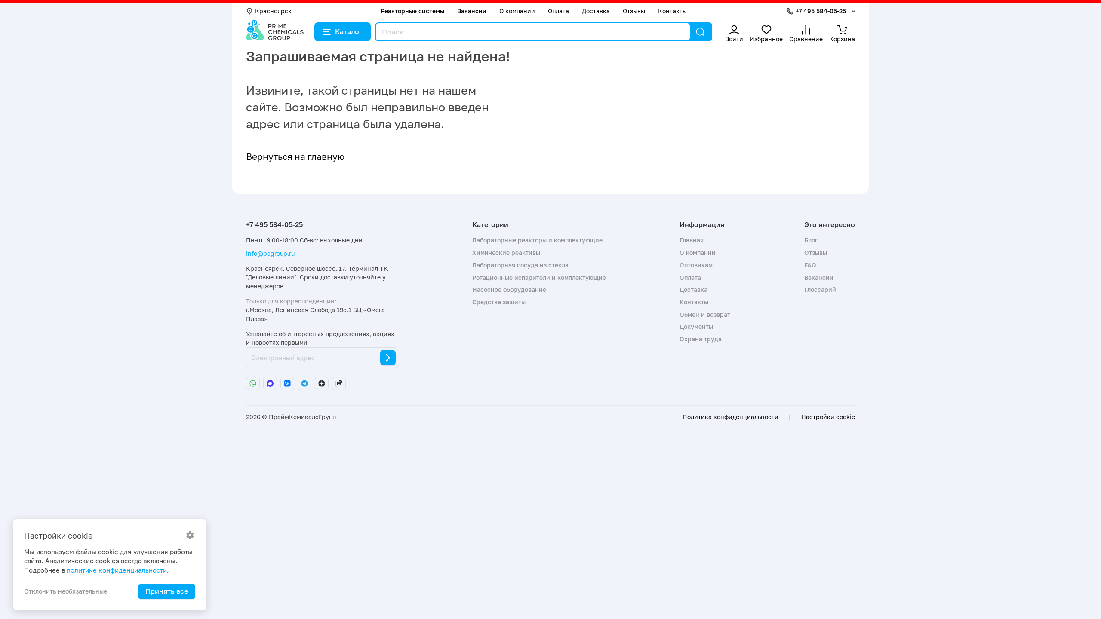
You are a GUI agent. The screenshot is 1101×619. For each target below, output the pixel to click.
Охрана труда (701, 339)
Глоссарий (820, 289)
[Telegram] (304, 383)
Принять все (166, 591)
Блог (811, 240)
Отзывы (634, 11)
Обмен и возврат (705, 314)
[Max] (270, 383)
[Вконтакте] (287, 383)
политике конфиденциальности (117, 570)
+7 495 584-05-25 (821, 11)
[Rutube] (339, 383)
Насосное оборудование (509, 289)
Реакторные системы (412, 11)
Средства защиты (499, 302)
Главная (692, 240)
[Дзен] (322, 383)
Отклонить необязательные (65, 591)
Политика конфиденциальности (730, 417)
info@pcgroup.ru (270, 253)
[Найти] (700, 31)
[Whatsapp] (253, 383)
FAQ (810, 265)
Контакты (672, 11)
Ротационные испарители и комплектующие (539, 277)
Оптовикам (696, 265)
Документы (696, 326)
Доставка (596, 11)
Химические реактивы (506, 252)
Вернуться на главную (295, 156)
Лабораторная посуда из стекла (520, 265)
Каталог (348, 31)
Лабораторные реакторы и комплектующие (537, 240)
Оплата (558, 11)
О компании (517, 11)
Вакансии (471, 11)
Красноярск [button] (273, 11)
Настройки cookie (828, 417)
